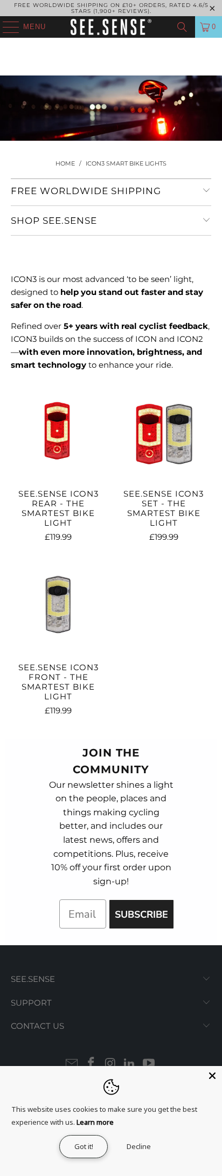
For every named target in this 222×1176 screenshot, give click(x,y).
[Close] (212, 1075)
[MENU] (5, 27)
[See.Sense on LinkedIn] (130, 1064)
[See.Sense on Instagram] (110, 1064)
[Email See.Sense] (72, 1064)
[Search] (182, 27)
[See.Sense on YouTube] (149, 1064)
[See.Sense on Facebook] (91, 1064)
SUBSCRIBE (141, 914)
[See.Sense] (111, 27)
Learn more (95, 1122)
